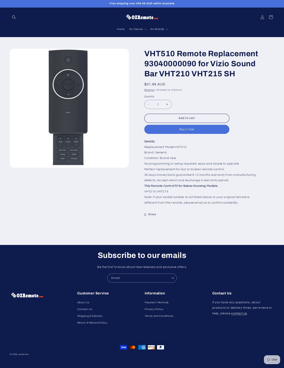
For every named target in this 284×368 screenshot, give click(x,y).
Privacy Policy (154, 309)
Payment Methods (157, 302)
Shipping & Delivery (90, 316)
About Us (83, 302)
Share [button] (152, 214)
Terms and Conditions (159, 316)
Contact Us (84, 309)
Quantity (149, 96)
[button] (14, 17)
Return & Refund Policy (92, 322)
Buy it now (186, 129)
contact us (239, 313)
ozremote (23, 354)
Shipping (149, 90)
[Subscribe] (172, 278)
